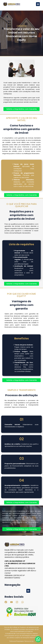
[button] (38, 4)
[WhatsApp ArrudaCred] (38, 639)
